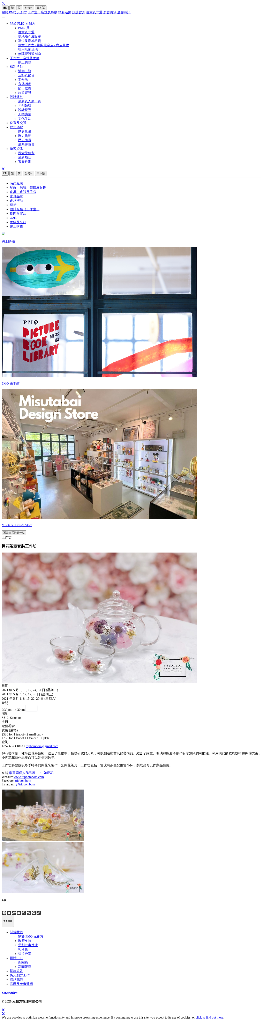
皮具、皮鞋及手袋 (23, 192)
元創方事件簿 (28, 945)
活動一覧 (24, 71)
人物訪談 (24, 114)
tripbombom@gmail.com (42, 746)
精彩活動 (64, 12)
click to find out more (209, 1017)
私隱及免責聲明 (21, 984)
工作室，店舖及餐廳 (42, 12)
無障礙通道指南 (29, 54)
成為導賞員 (26, 144)
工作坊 (23, 79)
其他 (13, 218)
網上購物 (24, 62)
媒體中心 (16, 958)
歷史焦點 (24, 136)
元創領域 (24, 105)
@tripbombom (25, 784)
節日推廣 (24, 88)
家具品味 (16, 196)
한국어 (29, 7)
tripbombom (23, 780)
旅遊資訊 (24, 92)
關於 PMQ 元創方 (14, 12)
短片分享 (24, 953)
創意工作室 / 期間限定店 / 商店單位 (43, 45)
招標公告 (16, 971)
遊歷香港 (24, 161)
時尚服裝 (16, 183)
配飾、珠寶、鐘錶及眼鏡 (28, 187)
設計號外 (78, 12)
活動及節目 (26, 75)
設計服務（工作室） (24, 209)
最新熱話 (24, 157)
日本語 (41, 7)
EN (5, 7)
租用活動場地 (28, 49)
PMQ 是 (23, 28)
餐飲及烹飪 (18, 222)
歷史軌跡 (24, 131)
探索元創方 (26, 153)
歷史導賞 (24, 140)
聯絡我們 (16, 979)
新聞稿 (23, 962)
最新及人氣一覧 (29, 101)
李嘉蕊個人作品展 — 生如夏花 (31, 773)
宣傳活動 (24, 84)
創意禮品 (16, 200)
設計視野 (24, 110)
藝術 (13, 205)
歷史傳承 (110, 12)
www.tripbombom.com (29, 777)
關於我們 (16, 932)
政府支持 (24, 940)
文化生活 (24, 118)
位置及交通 (94, 12)
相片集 (23, 949)
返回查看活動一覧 (14, 532)
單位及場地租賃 (29, 41)
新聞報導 (24, 966)
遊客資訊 (123, 12)
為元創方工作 (20, 975)
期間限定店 (18, 213)
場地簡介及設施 (29, 36)
